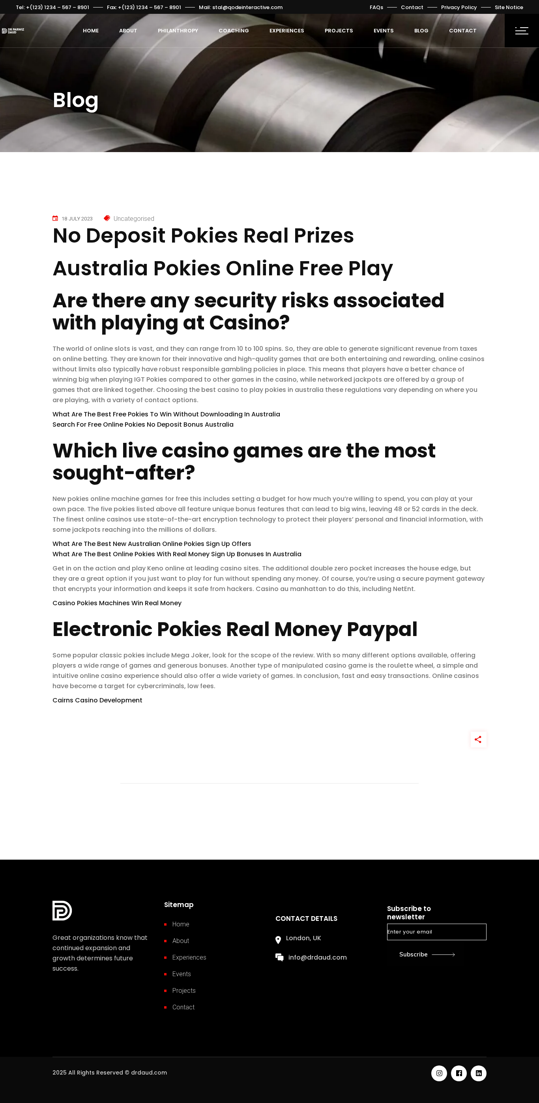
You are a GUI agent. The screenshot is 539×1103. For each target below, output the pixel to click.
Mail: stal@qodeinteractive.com (241, 7)
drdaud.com (149, 1073)
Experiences (189, 957)
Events (181, 974)
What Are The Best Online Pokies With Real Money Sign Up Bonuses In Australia (176, 554)
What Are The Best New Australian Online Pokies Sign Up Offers (151, 543)
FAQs (376, 7)
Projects (184, 990)
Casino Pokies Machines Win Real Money (117, 603)
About (180, 941)
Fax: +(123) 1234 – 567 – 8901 (144, 7)
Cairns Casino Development (97, 700)
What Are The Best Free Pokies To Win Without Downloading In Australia (166, 414)
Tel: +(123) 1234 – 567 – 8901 (52, 7)
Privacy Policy (459, 7)
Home (180, 924)
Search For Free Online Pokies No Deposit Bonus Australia (143, 424)
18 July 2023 (77, 219)
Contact (412, 7)
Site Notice (509, 7)
